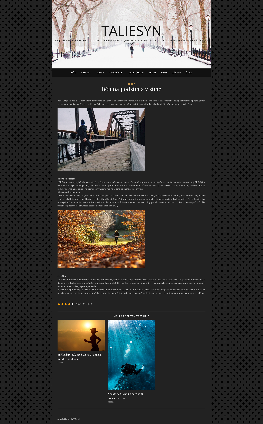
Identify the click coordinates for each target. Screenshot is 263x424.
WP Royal (76, 419)
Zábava (176, 72)
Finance (86, 72)
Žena (189, 72)
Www (164, 72)
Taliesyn (131, 30)
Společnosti (136, 72)
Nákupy (100, 72)
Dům (73, 72)
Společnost (116, 72)
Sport (152, 72)
